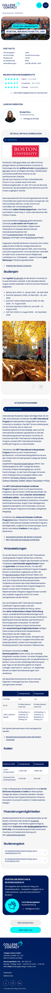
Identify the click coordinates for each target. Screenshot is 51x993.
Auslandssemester (15, 235)
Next (41, 387)
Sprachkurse (31, 237)
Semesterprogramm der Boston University (24, 537)
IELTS (9, 636)
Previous (34, 387)
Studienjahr (19, 278)
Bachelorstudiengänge (23, 463)
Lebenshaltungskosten (15, 835)
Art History (15, 478)
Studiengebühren (35, 826)
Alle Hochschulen (8, 13)
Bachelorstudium (12, 575)
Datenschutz (8, 976)
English (22, 480)
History (29, 480)
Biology (23, 478)
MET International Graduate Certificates (23, 539)
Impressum (8, 973)
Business (14, 480)
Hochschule (19, 13)
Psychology (37, 480)
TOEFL (23, 634)
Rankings (23, 220)
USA (35, 528)
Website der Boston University (19, 265)
